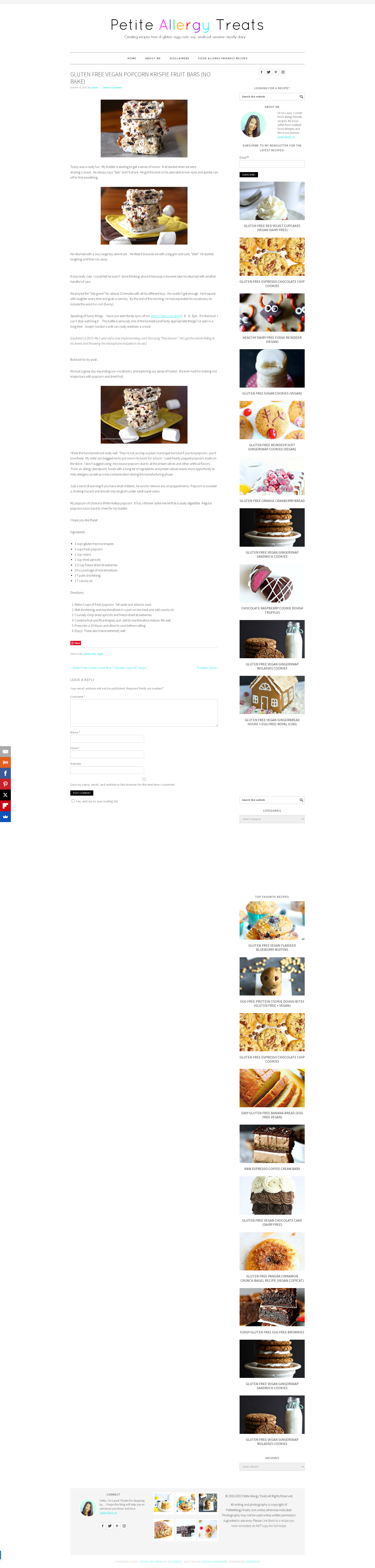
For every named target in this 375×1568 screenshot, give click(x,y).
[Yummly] (5, 762)
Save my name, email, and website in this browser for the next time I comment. (122, 784)
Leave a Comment (112, 87)
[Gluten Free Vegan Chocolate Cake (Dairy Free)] (272, 1213)
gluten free (90, 654)
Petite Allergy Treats (187, 26)
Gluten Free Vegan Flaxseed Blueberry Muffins (272, 947)
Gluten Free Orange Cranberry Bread (272, 501)
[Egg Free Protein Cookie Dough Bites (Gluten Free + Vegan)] (272, 994)
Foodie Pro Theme (151, 1561)
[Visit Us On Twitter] (268, 79)
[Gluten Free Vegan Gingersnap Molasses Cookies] (272, 657)
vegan (100, 654)
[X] (5, 795)
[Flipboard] (5, 805)
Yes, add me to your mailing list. (97, 801)
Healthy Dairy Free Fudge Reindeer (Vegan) (272, 339)
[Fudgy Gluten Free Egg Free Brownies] (272, 1325)
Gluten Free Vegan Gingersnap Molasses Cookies (272, 666)
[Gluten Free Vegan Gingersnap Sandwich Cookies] (272, 545)
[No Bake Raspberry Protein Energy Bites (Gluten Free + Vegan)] (208, 1537)
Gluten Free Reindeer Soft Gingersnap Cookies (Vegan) (272, 447)
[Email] (5, 751)
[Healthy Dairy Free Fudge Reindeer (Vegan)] (272, 330)
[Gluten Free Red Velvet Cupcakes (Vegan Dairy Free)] (272, 219)
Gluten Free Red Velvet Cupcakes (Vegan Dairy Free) (272, 228)
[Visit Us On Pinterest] (275, 79)
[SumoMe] (5, 816)
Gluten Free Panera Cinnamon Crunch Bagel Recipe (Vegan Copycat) (272, 1278)
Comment (77, 697)
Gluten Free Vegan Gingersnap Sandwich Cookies (272, 554)
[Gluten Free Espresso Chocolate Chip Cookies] (272, 275)
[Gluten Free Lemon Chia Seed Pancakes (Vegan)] (163, 1511)
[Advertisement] (272, 763)
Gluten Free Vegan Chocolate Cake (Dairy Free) (272, 1222)
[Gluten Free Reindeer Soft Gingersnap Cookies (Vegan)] (272, 438)
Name (75, 732)
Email (75, 748)
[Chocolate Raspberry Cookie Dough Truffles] (272, 601)
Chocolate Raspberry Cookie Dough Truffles (272, 610)
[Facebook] (5, 773)
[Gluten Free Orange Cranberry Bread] (272, 494)
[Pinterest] (5, 784)
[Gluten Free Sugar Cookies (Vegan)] (272, 386)
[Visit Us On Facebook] (261, 79)
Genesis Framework (214, 1561)
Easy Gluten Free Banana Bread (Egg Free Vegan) (272, 1115)
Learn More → (286, 136)
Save (77, 643)
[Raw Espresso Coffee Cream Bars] (272, 1162)
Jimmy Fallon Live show (165, 316)
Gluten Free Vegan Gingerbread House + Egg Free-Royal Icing (272, 722)
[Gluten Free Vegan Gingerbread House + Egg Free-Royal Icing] (272, 713)
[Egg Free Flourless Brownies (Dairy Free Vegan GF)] (186, 1537)
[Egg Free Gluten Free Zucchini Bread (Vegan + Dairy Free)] (163, 1537)
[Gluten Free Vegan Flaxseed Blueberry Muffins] (272, 938)
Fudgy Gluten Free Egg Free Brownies (272, 1332)
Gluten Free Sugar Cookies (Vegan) (272, 393)
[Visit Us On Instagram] (282, 79)
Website (75, 764)
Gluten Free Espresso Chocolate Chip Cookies (272, 283)
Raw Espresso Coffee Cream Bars (272, 1169)
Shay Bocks (174, 1561)
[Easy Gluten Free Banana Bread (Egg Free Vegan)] (272, 1106)
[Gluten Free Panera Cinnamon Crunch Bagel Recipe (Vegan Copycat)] (272, 1269)
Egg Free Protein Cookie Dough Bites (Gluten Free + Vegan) (272, 1003)
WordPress (252, 1561)
